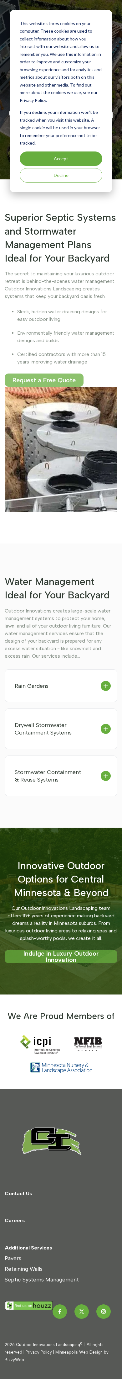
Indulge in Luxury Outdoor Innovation (61, 956)
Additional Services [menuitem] (28, 1248)
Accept (61, 158)
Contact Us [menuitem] (18, 1193)
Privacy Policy (39, 1352)
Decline (61, 175)
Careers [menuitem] (15, 1220)
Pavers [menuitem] (13, 1258)
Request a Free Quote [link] (44, 380)
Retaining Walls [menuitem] (24, 1268)
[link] (58, 1141)
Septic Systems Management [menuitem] (42, 1279)
